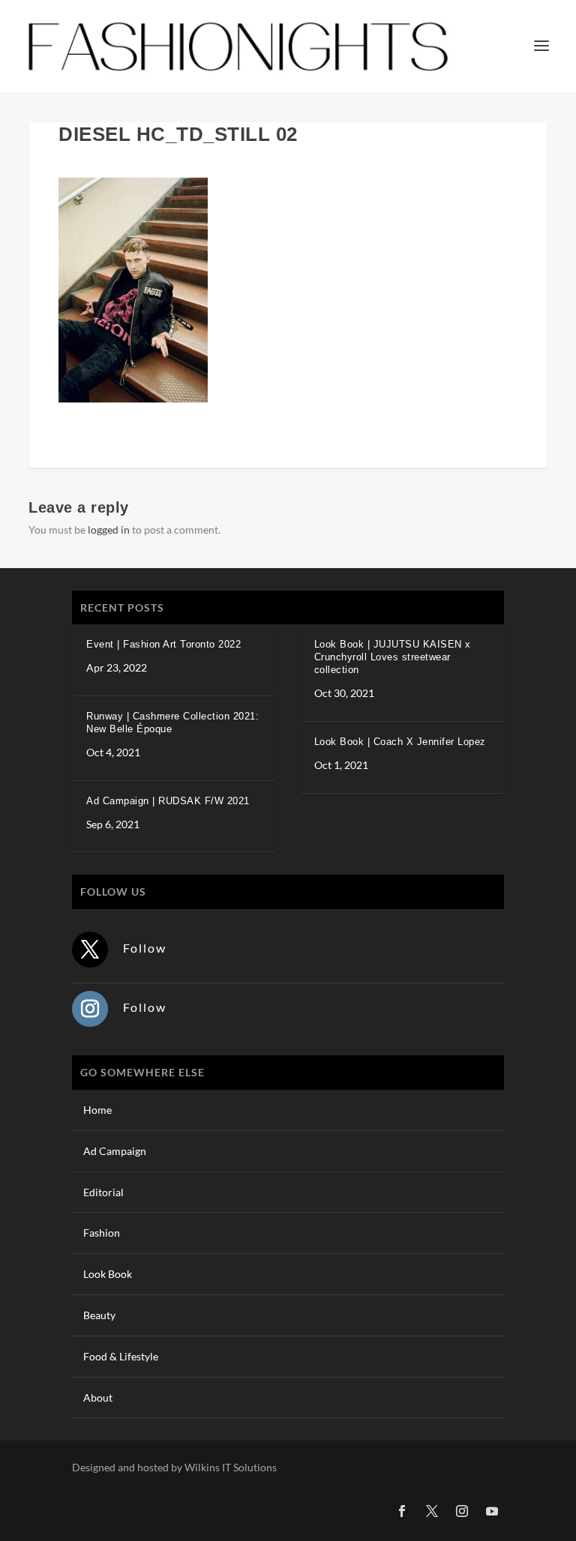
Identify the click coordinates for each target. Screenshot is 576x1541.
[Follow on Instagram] (90, 1009)
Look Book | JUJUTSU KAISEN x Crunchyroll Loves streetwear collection (392, 657)
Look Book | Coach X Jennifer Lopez (400, 741)
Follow (144, 948)
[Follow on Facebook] (402, 1511)
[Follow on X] (90, 950)
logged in (109, 529)
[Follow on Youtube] (492, 1511)
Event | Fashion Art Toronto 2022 (163, 644)
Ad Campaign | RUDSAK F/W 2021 (168, 800)
